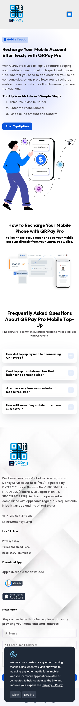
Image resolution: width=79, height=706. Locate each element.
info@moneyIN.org (19, 522)
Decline (29, 695)
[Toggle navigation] (69, 14)
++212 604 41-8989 (19, 516)
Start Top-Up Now (17, 126)
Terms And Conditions (16, 547)
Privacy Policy (10, 541)
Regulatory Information (16, 553)
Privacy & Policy (53, 685)
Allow (15, 695)
